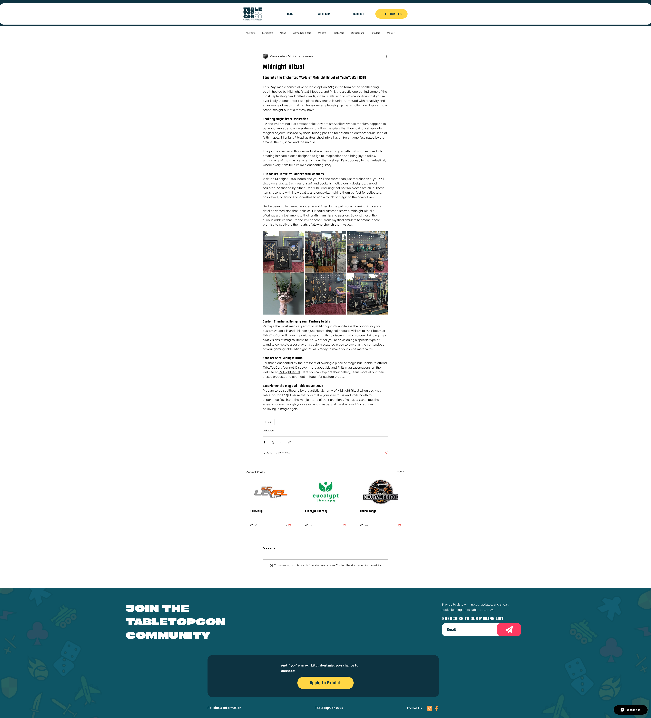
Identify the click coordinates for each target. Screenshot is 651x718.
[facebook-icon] (436, 708)
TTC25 (268, 421)
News (283, 33)
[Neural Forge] (380, 491)
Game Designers (302, 33)
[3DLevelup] (270, 491)
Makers (322, 33)
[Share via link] (289, 442)
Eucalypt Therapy (316, 511)
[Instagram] (429, 708)
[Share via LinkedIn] (281, 442)
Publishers (338, 33)
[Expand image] (283, 252)
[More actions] (386, 56)
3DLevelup (256, 511)
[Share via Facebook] (264, 442)
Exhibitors (267, 33)
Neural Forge (368, 511)
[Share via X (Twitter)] (272, 442)
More (390, 33)
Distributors (357, 33)
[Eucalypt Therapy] (325, 491)
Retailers (375, 33)
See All (401, 471)
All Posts (250, 33)
